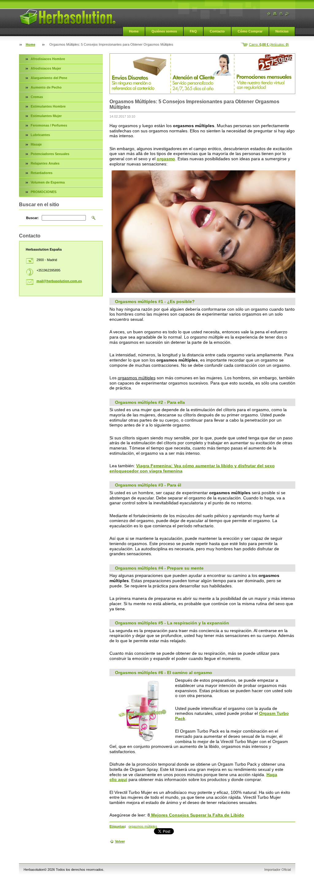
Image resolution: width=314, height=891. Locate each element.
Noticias (282, 31)
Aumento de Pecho (46, 87)
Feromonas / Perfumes (49, 125)
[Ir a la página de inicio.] (67, 17)
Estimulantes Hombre (48, 106)
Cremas (37, 97)
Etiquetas (117, 826)
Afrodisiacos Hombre (48, 59)
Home (134, 31)
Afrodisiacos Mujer (46, 68)
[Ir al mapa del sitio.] (275, 14)
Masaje (36, 144)
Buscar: (32, 218)
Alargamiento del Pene (49, 78)
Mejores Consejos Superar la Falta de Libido (197, 815)
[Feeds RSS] (287, 14)
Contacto (217, 31)
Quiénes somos (164, 31)
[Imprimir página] (281, 14)
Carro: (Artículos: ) (269, 44)
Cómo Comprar (250, 31)
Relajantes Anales (45, 163)
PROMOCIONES (43, 192)
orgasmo (166, 158)
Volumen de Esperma (48, 182)
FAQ (193, 31)
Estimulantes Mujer (46, 116)
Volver (120, 841)
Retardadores (41, 173)
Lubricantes (40, 135)
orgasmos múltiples (142, 826)
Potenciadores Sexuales (50, 154)
